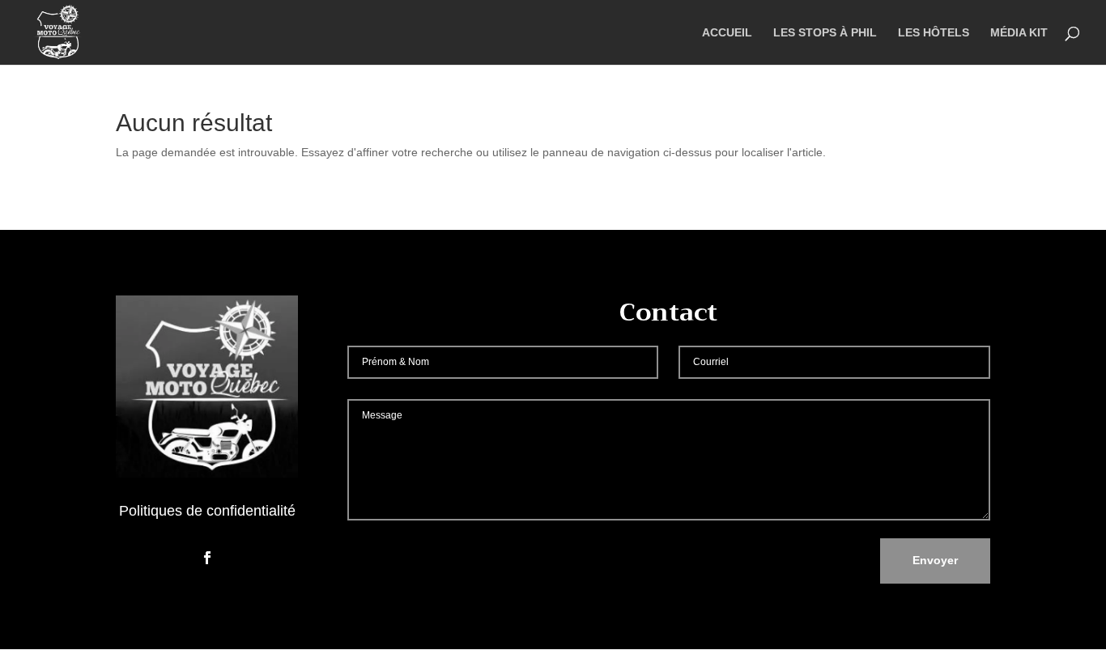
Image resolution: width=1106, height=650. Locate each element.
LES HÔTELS (933, 33)
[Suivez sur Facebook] (207, 558)
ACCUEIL (727, 33)
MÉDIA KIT (1019, 33)
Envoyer (935, 560)
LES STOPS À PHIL (825, 33)
